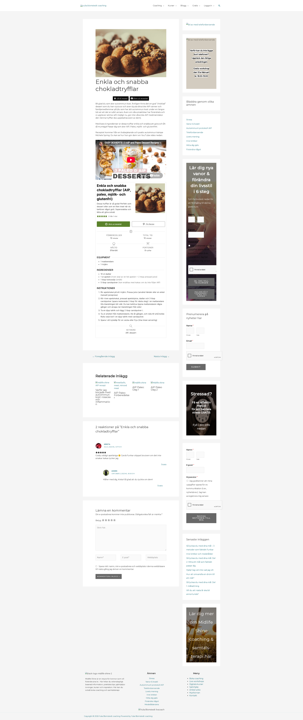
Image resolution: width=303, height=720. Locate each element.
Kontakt (193, 695)
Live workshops (196, 681)
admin (114, 471)
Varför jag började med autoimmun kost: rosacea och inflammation (103, 397)
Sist (198, 224)
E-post (192, 230)
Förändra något (193, 149)
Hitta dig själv (192, 145)
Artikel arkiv (195, 690)
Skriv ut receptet (140, 98)
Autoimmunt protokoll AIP (199, 128)
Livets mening (192, 137)
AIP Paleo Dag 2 (156, 388)
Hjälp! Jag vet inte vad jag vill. (200, 570)
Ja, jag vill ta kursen (201, 282)
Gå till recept (122, 98)
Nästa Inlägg (161, 356)
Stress (189, 120)
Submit (196, 367)
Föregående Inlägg (103, 356)
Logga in (208, 5)
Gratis (195, 5)
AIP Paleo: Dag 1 (138, 388)
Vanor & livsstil (193, 124)
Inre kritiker (191, 141)
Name (190, 326)
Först (190, 224)
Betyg (98, 520)
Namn (191, 214)
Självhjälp (193, 687)
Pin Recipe (150, 224)
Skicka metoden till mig (201, 518)
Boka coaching (196, 678)
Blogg (183, 5)
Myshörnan (194, 693)
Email (189, 341)
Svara (163, 464)
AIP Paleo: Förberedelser (121, 395)
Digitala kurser (196, 684)
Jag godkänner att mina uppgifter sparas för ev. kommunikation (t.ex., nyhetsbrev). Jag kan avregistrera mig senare (201, 253)
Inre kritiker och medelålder (199, 554)
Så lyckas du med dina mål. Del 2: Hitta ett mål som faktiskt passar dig (201, 562)
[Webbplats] (156, 558)
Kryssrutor (194, 242)
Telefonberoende (194, 132)
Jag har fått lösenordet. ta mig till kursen (201, 294)
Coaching (157, 5)
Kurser (171, 5)
